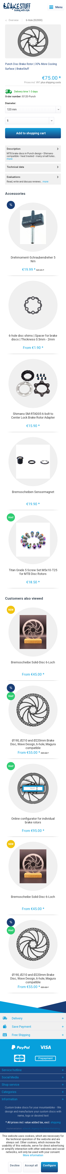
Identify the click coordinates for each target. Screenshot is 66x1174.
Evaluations (13, 177)
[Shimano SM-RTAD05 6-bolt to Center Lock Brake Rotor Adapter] (33, 383)
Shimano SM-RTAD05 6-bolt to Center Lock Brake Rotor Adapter (33, 415)
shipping (55, 1122)
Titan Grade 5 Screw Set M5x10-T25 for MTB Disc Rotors (33, 572)
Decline (15, 1165)
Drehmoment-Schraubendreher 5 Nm (33, 259)
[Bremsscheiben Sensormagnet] (33, 461)
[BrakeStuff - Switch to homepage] (16, 7)
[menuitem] (55, 7)
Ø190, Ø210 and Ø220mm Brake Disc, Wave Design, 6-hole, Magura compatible (33, 744)
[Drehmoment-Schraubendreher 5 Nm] (33, 227)
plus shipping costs (51, 82)
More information (33, 1155)
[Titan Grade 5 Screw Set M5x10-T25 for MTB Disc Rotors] (33, 539)
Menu (58, 7)
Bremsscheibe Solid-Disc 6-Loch (33, 662)
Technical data (15, 167)
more (10, 158)
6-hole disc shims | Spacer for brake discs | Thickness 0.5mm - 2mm (33, 337)
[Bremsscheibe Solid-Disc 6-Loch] (33, 632)
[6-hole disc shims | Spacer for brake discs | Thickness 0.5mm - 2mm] (33, 305)
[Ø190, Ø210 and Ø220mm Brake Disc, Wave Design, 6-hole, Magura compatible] (33, 710)
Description (13, 148)
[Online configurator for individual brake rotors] (33, 788)
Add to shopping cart (31, 133)
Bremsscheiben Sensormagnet (33, 492)
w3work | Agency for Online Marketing (41, 1128)
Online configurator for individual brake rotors (33, 820)
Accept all (31, 1165)
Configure (49, 1165)
